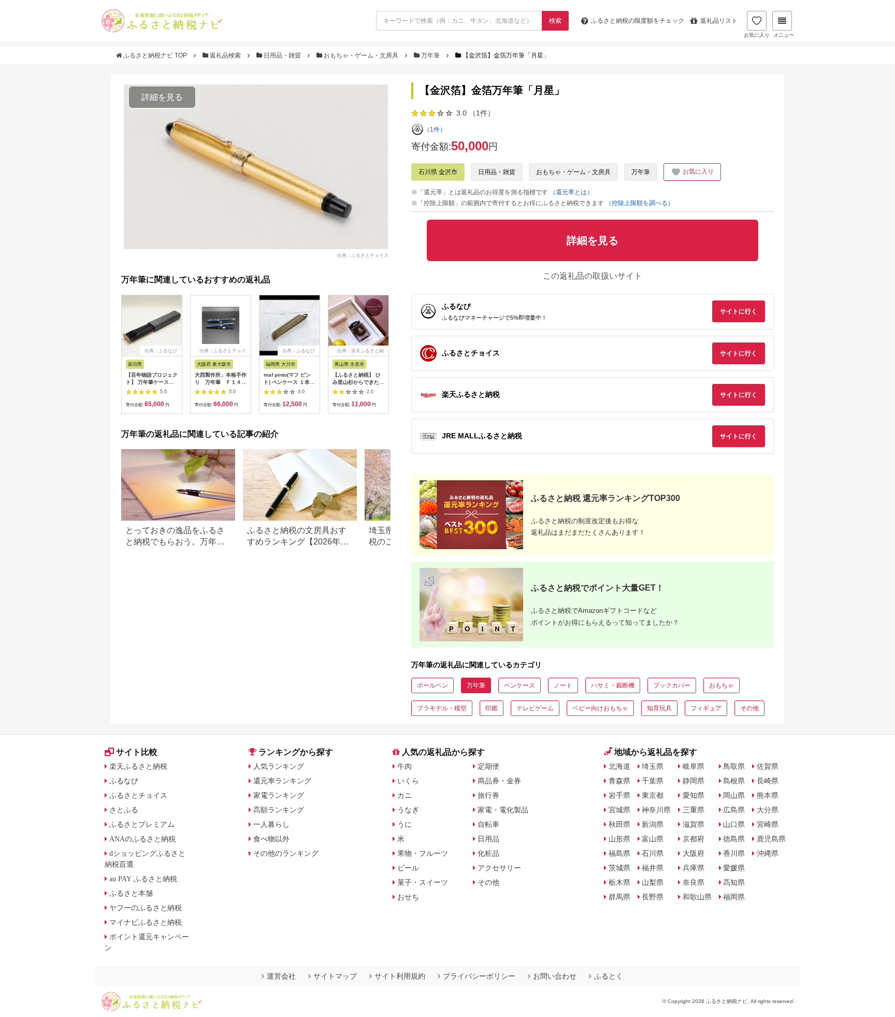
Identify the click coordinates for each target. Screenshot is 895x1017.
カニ (404, 795)
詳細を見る (162, 97)
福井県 (652, 867)
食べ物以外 (271, 838)
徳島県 (734, 838)
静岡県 (693, 780)
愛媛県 (734, 867)
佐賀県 (767, 766)
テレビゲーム (535, 708)
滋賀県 (693, 824)
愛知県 (693, 795)
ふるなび (123, 780)
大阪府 (693, 853)
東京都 (652, 795)
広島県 (734, 809)
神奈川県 (656, 809)
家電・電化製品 (503, 809)
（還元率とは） (571, 192)
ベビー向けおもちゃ (600, 708)
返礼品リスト (719, 20)
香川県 (734, 853)
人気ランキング (278, 766)
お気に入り (757, 35)
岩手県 (619, 795)
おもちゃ (721, 685)
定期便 (488, 766)
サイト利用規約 (399, 976)
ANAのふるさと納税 (142, 838)
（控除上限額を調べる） (639, 203)
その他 (749, 708)
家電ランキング (278, 795)
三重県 (693, 809)
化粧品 (488, 853)
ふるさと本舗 (131, 893)
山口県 (734, 824)
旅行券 (488, 795)
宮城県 (619, 809)
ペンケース (519, 685)
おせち (408, 896)
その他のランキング (286, 853)
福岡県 (734, 896)
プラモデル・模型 (442, 708)
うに (404, 824)
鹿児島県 (771, 838)
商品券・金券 (499, 780)
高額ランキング (278, 809)
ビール (408, 867)
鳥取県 (734, 766)
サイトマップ (335, 976)
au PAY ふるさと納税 (143, 878)
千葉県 (652, 780)
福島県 (619, 853)
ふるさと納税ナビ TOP (155, 55)
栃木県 (619, 882)
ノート (563, 685)
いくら (408, 780)
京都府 (693, 838)
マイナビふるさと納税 (145, 922)
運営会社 (281, 976)
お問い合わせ (554, 976)
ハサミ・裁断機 (612, 685)
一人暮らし (271, 824)
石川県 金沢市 (437, 172)
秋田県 (619, 824)
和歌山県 (697, 896)
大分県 (767, 809)
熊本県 (767, 795)
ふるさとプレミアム (142, 824)
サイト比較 (136, 752)
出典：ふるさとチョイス (362, 254)
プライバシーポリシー (479, 976)
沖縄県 (767, 853)
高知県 (734, 882)
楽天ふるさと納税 (138, 766)
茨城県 (619, 867)
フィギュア (705, 708)
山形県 (619, 838)
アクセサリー (499, 867)
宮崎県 (767, 824)
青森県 (619, 780)
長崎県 (767, 780)
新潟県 (652, 824)
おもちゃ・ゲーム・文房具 (361, 55)
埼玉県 (652, 766)
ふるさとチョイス (138, 795)
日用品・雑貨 (282, 55)
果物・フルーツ (422, 853)
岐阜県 (693, 766)
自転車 (488, 824)
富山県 (652, 838)
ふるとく (608, 976)
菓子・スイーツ (422, 882)
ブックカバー (671, 685)
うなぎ (408, 809)
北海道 (619, 766)
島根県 (734, 780)
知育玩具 (659, 708)
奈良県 (693, 882)
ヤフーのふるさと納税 (145, 907)
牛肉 (404, 766)
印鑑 (491, 708)
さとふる (123, 809)
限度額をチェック (637, 20)
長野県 (652, 896)
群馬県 (619, 896)
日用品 (488, 838)
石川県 (652, 853)
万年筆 (430, 55)
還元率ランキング (282, 780)
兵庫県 (693, 867)
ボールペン (432, 685)
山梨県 (652, 882)
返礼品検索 (225, 55)
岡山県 (734, 795)
